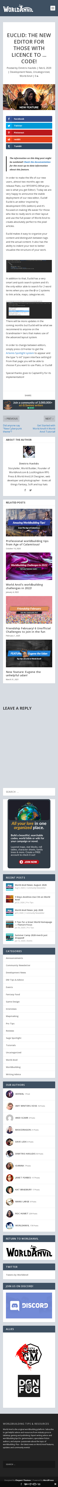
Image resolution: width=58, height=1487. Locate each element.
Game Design (13, 1001)
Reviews (10, 1030)
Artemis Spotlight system (20, 353)
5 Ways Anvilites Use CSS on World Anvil (32, 898)
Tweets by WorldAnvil (17, 1274)
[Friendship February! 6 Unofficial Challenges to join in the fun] (29, 610)
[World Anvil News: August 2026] (9, 887)
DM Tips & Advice (15, 979)
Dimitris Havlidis (27, 68)
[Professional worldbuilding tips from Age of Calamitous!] (29, 522)
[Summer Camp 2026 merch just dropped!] (9, 937)
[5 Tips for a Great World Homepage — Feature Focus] (9, 924)
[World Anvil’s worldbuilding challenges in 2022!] (29, 566)
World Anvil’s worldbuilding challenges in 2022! (24, 586)
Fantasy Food (13, 994)
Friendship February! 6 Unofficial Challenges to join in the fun (28, 630)
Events (29, 941)
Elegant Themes (23, 1480)
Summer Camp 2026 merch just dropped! (31, 936)
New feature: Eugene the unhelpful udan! (23, 673)
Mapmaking (12, 1016)
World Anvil (26, 76)
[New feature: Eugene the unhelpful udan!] (29, 653)
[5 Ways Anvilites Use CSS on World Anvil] (9, 899)
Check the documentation (37, 161)
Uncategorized (41, 72)
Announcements (14, 958)
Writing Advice (13, 1074)
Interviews (11, 1008)
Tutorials (11, 1045)
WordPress (48, 1480)
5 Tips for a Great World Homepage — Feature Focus (33, 923)
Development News (21, 72)
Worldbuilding (13, 1067)
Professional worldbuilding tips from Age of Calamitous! (27, 542)
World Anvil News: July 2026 (29, 910)
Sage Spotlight (13, 1038)
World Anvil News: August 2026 (31, 885)
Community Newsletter (36, 888)
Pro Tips (29, 902)
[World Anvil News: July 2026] (9, 912)
